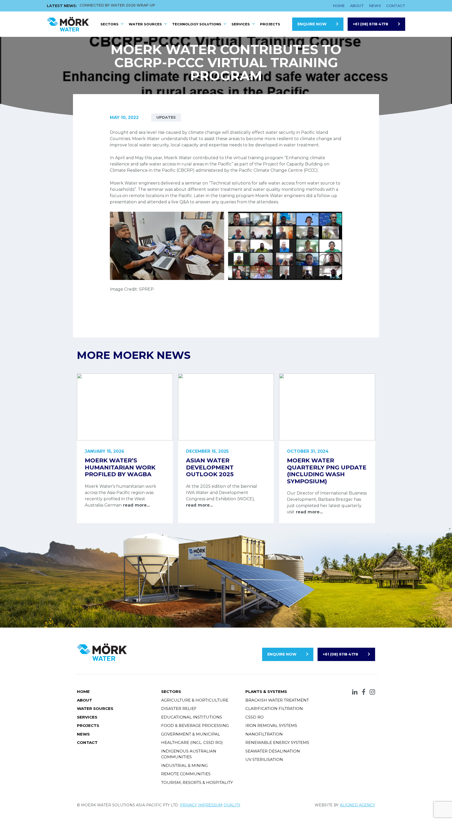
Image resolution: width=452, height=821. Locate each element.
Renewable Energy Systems (277, 742)
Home (339, 5)
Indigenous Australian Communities (188, 754)
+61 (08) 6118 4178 (370, 24)
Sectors (109, 24)
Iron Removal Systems (271, 725)
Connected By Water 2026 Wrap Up (117, 5)
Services (240, 24)
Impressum (210, 805)
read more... (136, 505)
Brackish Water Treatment (277, 700)
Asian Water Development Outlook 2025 (210, 467)
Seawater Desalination (272, 751)
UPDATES (166, 117)
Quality (232, 805)
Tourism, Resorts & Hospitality (197, 782)
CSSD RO (254, 717)
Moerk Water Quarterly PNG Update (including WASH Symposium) (326, 471)
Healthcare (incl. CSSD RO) (192, 742)
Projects (270, 24)
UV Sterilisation (264, 759)
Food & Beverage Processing (195, 725)
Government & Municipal (190, 734)
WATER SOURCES (145, 24)
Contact (395, 5)
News (375, 5)
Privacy (188, 805)
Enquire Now (311, 24)
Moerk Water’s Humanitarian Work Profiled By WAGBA (120, 467)
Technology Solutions (196, 24)
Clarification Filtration (274, 708)
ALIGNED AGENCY (357, 805)
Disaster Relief (179, 708)
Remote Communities (186, 773)
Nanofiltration (264, 734)
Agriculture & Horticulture (194, 700)
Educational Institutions (191, 717)
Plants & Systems (266, 691)
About (357, 5)
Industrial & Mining (184, 765)
